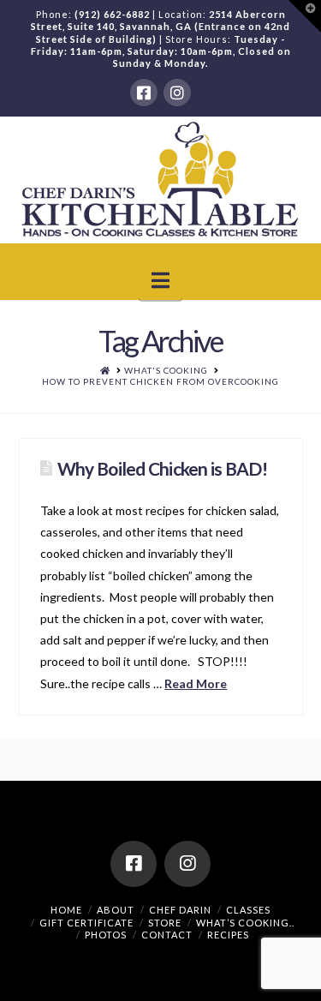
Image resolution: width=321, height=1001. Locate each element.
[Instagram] (177, 92)
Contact (167, 934)
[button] (160, 280)
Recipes (228, 934)
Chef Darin (180, 909)
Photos (106, 934)
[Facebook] (144, 92)
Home (66, 909)
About (115, 909)
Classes (248, 909)
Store (164, 922)
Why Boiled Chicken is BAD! (162, 468)
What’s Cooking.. (245, 922)
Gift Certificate (86, 922)
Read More (195, 683)
